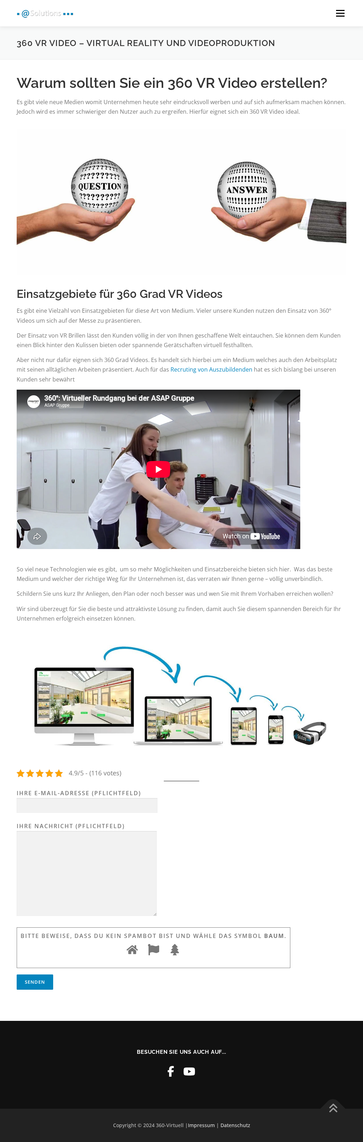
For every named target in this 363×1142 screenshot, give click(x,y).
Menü (340, 13)
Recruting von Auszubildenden (211, 369)
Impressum (201, 1125)
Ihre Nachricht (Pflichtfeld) (71, 826)
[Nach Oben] (333, 1108)
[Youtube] (189, 1071)
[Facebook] (170, 1071)
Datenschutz (235, 1125)
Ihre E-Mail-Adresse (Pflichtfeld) (79, 793)
